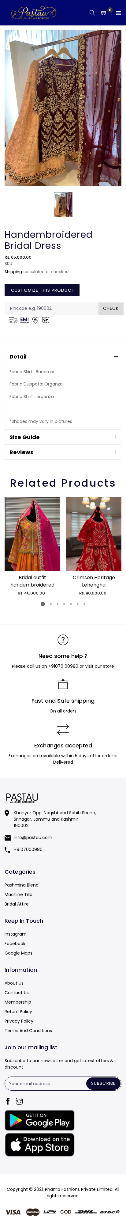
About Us (14, 983)
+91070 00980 (63, 666)
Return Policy (18, 1012)
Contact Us (17, 993)
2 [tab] (51, 604)
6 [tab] (78, 604)
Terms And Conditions (28, 1031)
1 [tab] (43, 604)
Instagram (16, 934)
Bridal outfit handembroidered (32, 581)
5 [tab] (71, 604)
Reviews (21, 452)
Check (111, 308)
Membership (18, 1002)
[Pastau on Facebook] (8, 1102)
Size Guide (24, 437)
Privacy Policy (19, 1021)
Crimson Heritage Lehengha (94, 581)
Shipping (13, 272)
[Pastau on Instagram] (19, 1102)
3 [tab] (57, 604)
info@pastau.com (33, 837)
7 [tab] (84, 604)
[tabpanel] (32, 546)
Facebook (15, 943)
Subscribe (103, 1083)
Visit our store (99, 666)
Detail (18, 356)
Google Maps (18, 953)
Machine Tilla (18, 894)
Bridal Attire (17, 904)
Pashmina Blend (22, 885)
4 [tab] (64, 604)
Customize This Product (42, 290)
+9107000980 (28, 849)
